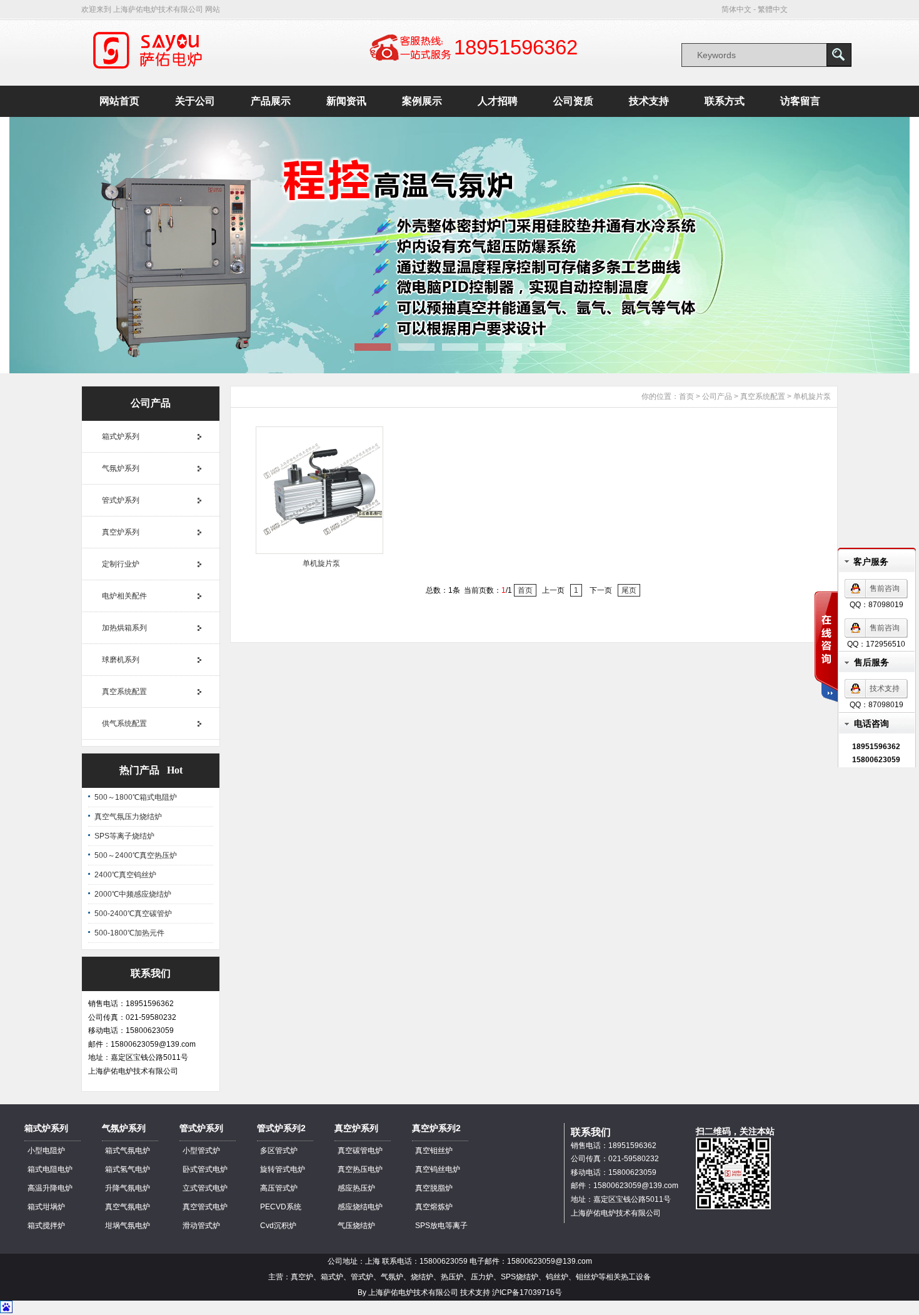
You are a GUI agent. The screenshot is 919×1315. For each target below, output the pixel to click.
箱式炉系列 (120, 436)
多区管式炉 (279, 1150)
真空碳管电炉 (360, 1150)
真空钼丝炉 (434, 1150)
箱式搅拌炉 (46, 1225)
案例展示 (422, 101)
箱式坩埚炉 (46, 1206)
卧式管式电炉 (205, 1169)
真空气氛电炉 (127, 1206)
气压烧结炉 (356, 1225)
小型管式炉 (201, 1150)
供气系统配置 (124, 723)
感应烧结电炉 (360, 1206)
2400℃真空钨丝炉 (125, 874)
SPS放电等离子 (441, 1225)
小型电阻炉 (46, 1150)
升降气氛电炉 (127, 1188)
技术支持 (649, 101)
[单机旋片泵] (319, 551)
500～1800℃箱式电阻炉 (135, 797)
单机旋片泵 (812, 396)
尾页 (628, 590)
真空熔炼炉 (434, 1206)
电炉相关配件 (124, 596)
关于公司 (195, 101)
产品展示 (271, 101)
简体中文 (736, 9)
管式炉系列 (120, 500)
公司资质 (573, 101)
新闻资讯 (346, 101)
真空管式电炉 (205, 1206)
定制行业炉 (120, 564)
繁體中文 (773, 9)
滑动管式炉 (201, 1225)
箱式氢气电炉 (127, 1169)
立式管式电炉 (205, 1188)
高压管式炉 (279, 1188)
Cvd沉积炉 (278, 1225)
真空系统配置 (124, 691)
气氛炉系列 (120, 468)
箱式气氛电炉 (127, 1150)
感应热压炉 (356, 1188)
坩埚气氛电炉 (127, 1225)
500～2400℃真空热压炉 (135, 855)
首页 (686, 396)
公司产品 (717, 396)
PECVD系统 (280, 1206)
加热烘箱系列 (124, 627)
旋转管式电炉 (282, 1169)
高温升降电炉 (50, 1188)
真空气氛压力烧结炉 (128, 816)
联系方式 (725, 101)
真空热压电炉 (360, 1169)
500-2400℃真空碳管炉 (133, 913)
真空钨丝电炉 (437, 1169)
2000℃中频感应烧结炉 (132, 894)
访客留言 (800, 101)
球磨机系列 (120, 659)
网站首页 (119, 101)
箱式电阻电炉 (50, 1169)
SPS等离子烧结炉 (124, 836)
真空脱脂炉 (434, 1188)
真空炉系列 (120, 532)
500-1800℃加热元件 (129, 933)
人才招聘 (498, 101)
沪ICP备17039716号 (527, 1292)
